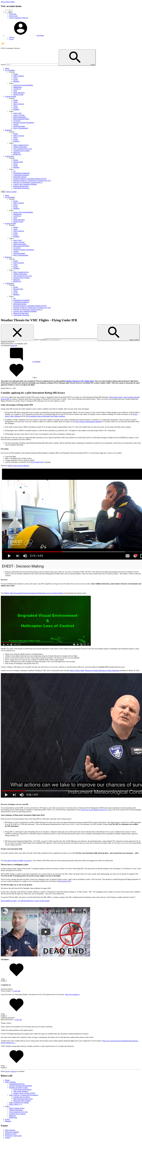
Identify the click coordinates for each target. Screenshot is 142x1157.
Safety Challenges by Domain (19, 1102)
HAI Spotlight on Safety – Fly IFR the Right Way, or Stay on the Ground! (25, 901)
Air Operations (10, 70)
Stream (15, 74)
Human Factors (18, 94)
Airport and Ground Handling (23, 85)
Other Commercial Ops (21, 145)
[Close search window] (17, 332)
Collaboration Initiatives (21, 175)
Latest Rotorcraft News (16, 1084)
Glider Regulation (19, 126)
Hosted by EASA (11, 1134)
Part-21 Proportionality (20, 128)
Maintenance (17, 87)
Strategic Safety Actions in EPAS (24, 1093)
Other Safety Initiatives (20, 1091)
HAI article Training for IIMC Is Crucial (17, 860)
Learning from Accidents (21, 150)
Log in (11, 39)
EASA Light (13, 16)
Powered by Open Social (13, 1136)
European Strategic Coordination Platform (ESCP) (29, 179)
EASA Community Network (18, 18)
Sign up (11, 37)
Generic (16, 124)
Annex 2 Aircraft (18, 115)
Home (7, 68)
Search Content (39, 340)
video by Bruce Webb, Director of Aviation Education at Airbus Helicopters (95, 670)
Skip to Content (11, 192)
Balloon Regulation (19, 117)
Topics (15, 78)
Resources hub (18, 162)
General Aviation (10, 96)
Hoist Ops (16, 152)
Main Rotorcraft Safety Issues (23, 1099)
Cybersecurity (9, 156)
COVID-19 (17, 89)
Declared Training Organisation (23, 122)
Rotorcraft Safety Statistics (22, 1101)
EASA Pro (12, 14)
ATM (15, 91)
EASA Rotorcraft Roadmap (22, 1089)
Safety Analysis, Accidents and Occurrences (23, 1095)
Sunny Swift (17, 113)
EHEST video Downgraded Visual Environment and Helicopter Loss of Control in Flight (33, 593)
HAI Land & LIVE (37, 462)
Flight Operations (19, 93)
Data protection (10, 1130)
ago (16, 991)
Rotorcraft (8, 130)
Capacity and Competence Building (25, 184)
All (14, 171)
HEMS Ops (17, 154)
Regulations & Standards (21, 173)
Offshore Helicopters (20, 147)
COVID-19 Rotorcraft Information (20, 1086)
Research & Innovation (20, 186)
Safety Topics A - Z (15, 1104)
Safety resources (18, 76)
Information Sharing (20, 177)
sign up (13, 1071)
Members (16, 81)
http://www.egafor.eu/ (72, 994)
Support (7, 1137)
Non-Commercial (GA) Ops (22, 149)
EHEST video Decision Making (18, 465)
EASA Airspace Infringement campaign (88, 421)
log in (7, 1071)
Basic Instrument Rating (21, 119)
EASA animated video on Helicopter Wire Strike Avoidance (45, 416)
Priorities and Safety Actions (18, 1087)
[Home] (8, 46)
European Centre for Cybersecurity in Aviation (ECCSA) (32, 180)
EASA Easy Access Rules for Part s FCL (94, 810)
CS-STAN (16, 121)
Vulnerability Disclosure (21, 188)
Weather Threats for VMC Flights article (80, 381)
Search (3, 64)
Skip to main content (7, 2)
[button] (9, 11)
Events (15, 79)
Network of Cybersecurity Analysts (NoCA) (27, 182)
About (15, 102)
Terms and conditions (12, 1132)
